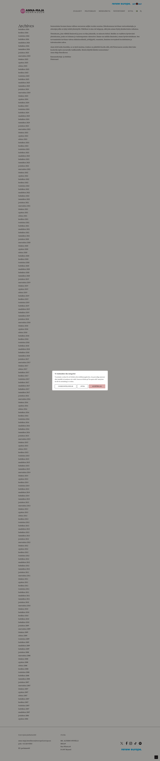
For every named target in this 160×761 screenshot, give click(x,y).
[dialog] (80, 380)
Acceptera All (97, 386)
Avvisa (82, 386)
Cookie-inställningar (65, 386)
